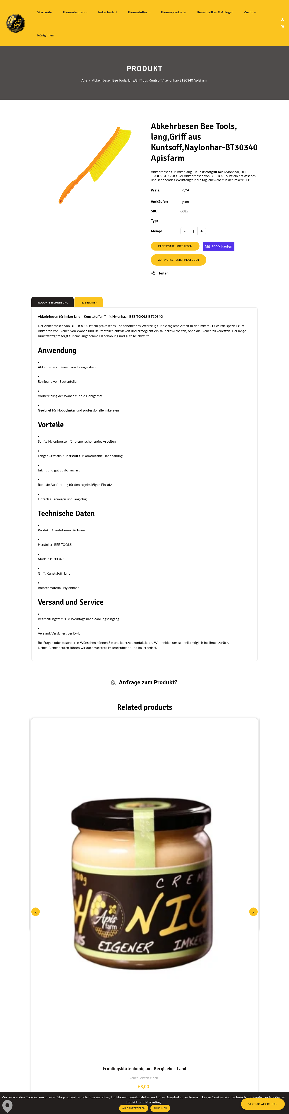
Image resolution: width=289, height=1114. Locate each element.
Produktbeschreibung (52, 302)
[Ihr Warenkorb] (282, 26)
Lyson (184, 202)
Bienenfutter (138, 12)
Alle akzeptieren (133, 1108)
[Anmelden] (282, 20)
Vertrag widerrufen (262, 1104)
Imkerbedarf (107, 12)
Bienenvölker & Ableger (215, 12)
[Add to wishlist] (253, 888)
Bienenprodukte (173, 12)
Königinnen (45, 35)
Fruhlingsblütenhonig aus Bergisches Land (144, 1068)
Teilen (163, 273)
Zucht (249, 12)
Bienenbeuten (74, 12)
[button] (253, 912)
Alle (84, 80)
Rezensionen (88, 302)
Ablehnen (160, 1108)
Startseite (44, 12)
